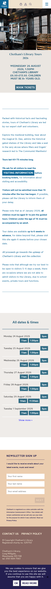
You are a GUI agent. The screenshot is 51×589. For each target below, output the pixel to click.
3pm (44, 336)
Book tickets (25, 87)
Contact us (10, 533)
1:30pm (34, 340)
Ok (16, 583)
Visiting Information (18, 172)
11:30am (33, 400)
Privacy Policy (12, 520)
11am (24, 340)
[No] (47, 577)
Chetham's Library (4, 4)
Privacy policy (31, 533)
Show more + (25, 420)
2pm (44, 396)
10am (23, 400)
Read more (29, 583)
